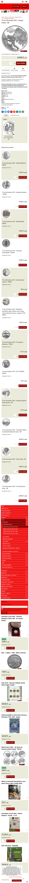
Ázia (3, 562)
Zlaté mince (6, 536)
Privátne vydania (6, 584)
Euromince (4, 570)
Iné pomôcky (4, 589)
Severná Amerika (6, 565)
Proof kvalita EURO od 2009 (10, 526)
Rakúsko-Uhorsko (6, 558)
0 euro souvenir (5, 579)
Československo (6, 556)
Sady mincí (5, 541)
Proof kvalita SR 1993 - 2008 (10, 531)
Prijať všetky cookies (17, 880)
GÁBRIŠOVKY (4, 577)
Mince (2, 519)
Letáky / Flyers (7, 546)
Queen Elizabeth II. (6, 513)
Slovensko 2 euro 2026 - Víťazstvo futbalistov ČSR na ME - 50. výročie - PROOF (12, 618)
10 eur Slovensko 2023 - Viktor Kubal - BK (14, 459)
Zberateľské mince (8, 539)
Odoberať (4, 612)
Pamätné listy (6, 543)
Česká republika (6, 553)
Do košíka (21, 63)
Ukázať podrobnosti (5, 879)
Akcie (2, 506)
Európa (4, 560)
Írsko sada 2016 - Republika (9, 845)
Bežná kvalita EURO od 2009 (10, 529)
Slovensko (5, 522)
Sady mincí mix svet (7, 567)
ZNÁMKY (3, 591)
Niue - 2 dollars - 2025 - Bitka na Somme (13, 653)
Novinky (3, 517)
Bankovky (3, 573)
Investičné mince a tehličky (8, 575)
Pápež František (5, 510)
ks (17, 177)
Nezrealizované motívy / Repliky (11, 548)
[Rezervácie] (14, 12)
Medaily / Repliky (5, 593)
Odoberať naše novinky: (6, 604)
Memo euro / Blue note (7, 582)
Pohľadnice (4, 595)
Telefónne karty (5, 598)
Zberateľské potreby (6, 586)
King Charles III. (5, 515)
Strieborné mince (7, 524)
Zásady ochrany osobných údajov (15, 876)
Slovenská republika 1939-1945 (10, 551)
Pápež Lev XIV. (4, 508)
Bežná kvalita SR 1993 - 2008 (10, 533)
